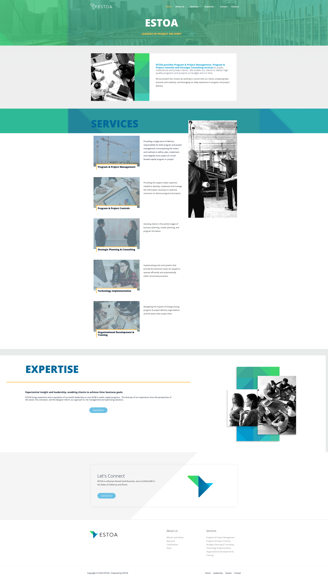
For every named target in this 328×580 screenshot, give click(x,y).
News (169, 548)
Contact (235, 6)
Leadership (218, 573)
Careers (223, 6)
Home (169, 6)
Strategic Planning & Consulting (116, 249)
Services (194, 6)
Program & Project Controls (114, 208)
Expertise (209, 6)
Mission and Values (175, 537)
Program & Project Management (116, 166)
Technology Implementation (114, 290)
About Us (179, 6)
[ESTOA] (100, 6)
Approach (171, 541)
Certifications (172, 544)
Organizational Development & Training (116, 334)
